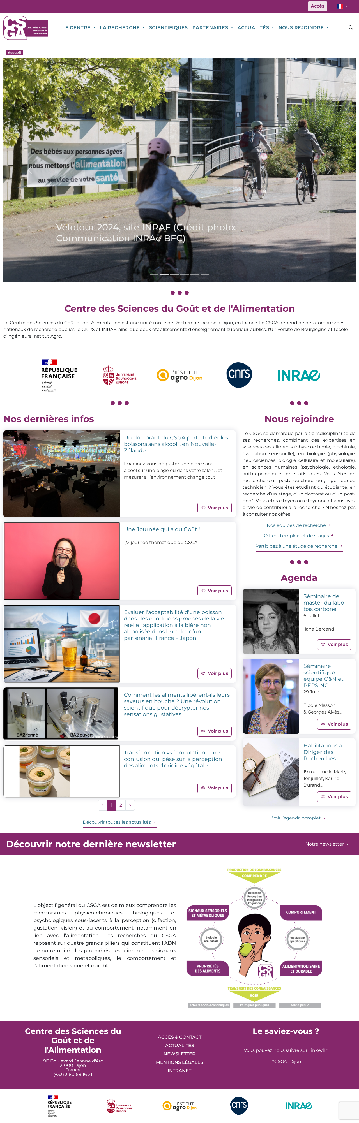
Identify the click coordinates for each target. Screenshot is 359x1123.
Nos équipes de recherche (297, 525)
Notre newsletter (325, 844)
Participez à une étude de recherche (297, 546)
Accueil (14, 52)
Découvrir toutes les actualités (117, 822)
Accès (318, 6)
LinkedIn (318, 1050)
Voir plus (218, 507)
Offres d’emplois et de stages (297, 535)
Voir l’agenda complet (297, 818)
